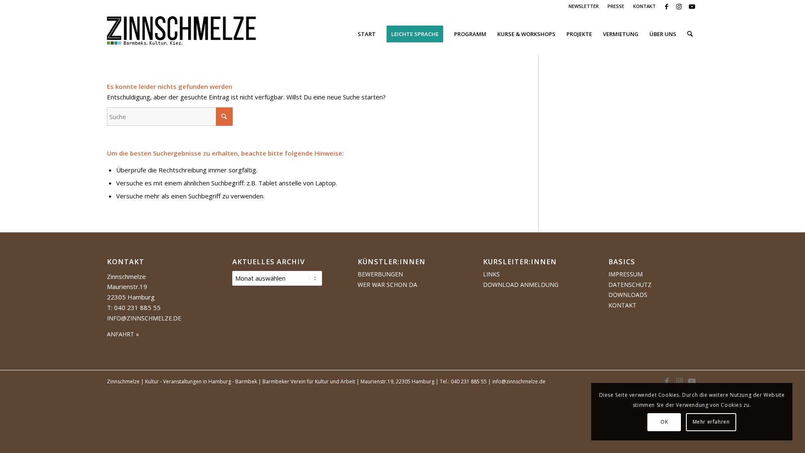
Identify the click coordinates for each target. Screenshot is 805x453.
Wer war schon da (387, 285)
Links (491, 274)
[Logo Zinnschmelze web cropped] (182, 34)
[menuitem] (583, 6)
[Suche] (690, 34)
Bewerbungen (380, 274)
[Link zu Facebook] (666, 6)
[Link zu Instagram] (679, 6)
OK (664, 421)
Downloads (627, 295)
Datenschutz (630, 285)
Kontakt (622, 305)
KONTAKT (644, 6)
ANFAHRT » (123, 334)
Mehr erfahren (711, 421)
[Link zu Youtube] (692, 6)
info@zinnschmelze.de (144, 318)
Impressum (625, 274)
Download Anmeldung (520, 285)
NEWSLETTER (584, 6)
